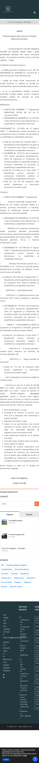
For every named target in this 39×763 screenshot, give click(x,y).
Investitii (14, 573)
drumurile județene (22, 569)
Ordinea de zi (6, 578)
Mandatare (24, 573)
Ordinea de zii (19, 578)
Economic (4, 573)
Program (18, 582)
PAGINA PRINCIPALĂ (9, 492)
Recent (29, 514)
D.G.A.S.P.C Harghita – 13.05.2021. (13, 548)
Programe (27, 582)
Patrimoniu (31, 578)
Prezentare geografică (16, 534)
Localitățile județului (15, 520)
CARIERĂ (4, 496)
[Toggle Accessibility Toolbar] (35, 759)
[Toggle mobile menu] (35, 12)
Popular (9, 514)
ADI (2, 565)
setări (25, 756)
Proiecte (4, 586)
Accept (6, 759)
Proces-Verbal (6, 582)
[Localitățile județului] (4, 520)
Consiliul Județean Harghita (16, 565)
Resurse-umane (16, 586)
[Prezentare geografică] (4, 534)
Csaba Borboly (6, 569)
